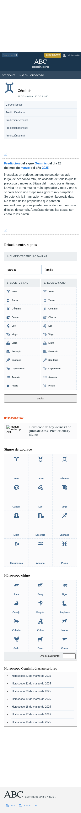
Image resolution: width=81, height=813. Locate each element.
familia (49, 269)
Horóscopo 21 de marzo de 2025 (31, 683)
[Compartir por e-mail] (5, 154)
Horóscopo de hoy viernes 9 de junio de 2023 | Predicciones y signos (50, 430)
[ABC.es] (43, 62)
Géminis (41, 163)
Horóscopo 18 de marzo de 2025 (31, 706)
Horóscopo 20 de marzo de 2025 (31, 691)
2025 (45, 167)
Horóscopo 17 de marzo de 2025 (31, 714)
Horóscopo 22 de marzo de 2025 (31, 675)
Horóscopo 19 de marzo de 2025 (31, 699)
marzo (25, 167)
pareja (11, 269)
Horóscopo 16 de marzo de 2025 (31, 722)
